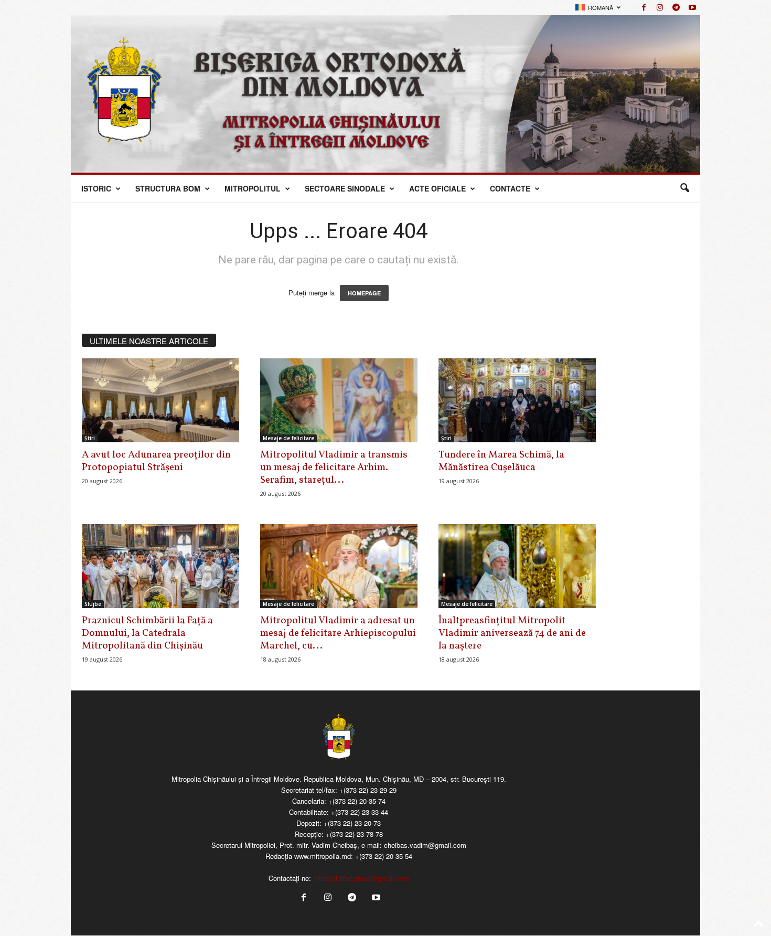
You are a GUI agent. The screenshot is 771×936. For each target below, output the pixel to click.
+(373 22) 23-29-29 (368, 790)
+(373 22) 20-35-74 (356, 801)
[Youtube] (692, 7)
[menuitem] (597, 7)
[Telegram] (676, 7)
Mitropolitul (252, 188)
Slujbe (92, 604)
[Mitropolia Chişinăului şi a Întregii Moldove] (385, 94)
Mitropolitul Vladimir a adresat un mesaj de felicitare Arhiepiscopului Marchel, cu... (338, 633)
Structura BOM (167, 188)
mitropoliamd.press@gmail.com (361, 878)
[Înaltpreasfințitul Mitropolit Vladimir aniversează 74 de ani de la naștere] (517, 566)
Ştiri (89, 438)
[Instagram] (660, 7)
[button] (684, 188)
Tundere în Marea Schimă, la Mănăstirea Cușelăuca (501, 461)
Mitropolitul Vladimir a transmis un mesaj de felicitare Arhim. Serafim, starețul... (334, 467)
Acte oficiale (437, 188)
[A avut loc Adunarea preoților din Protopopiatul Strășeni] (160, 400)
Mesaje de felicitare (288, 438)
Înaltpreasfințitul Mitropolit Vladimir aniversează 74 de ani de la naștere (512, 633)
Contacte (510, 188)
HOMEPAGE (364, 293)
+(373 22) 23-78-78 (354, 834)
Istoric (96, 188)
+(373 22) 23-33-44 (359, 812)
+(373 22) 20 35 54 (383, 856)
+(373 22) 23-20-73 (352, 823)
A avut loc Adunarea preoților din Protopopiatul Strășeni (156, 461)
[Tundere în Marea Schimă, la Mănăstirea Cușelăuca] (517, 400)
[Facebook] (643, 7)
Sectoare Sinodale (345, 188)
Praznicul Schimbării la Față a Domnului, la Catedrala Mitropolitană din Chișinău (147, 633)
